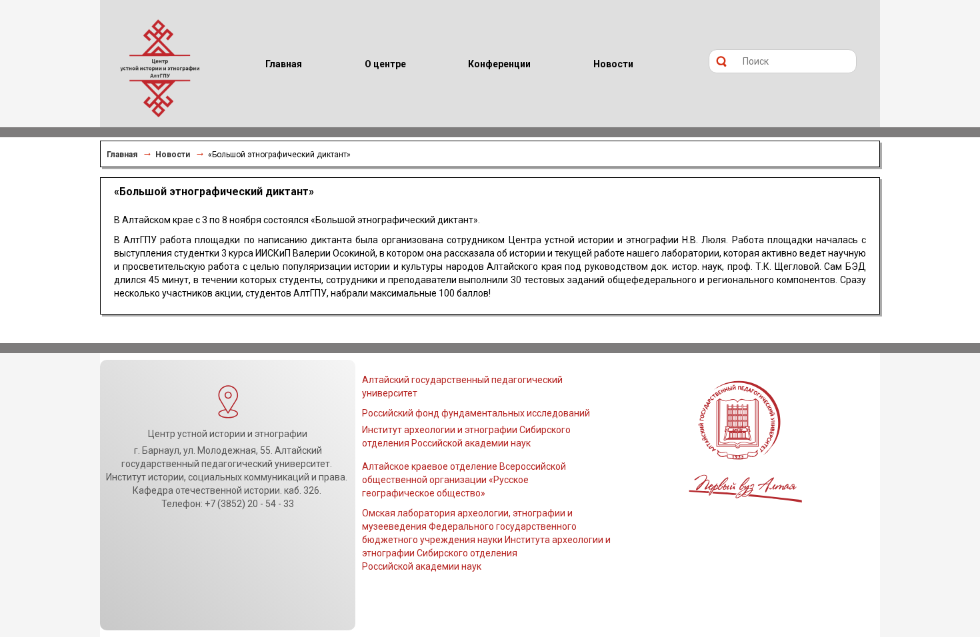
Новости (172, 154)
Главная (122, 154)
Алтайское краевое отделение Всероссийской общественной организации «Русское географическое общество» (464, 479)
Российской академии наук (421, 566)
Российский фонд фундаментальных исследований (476, 413)
